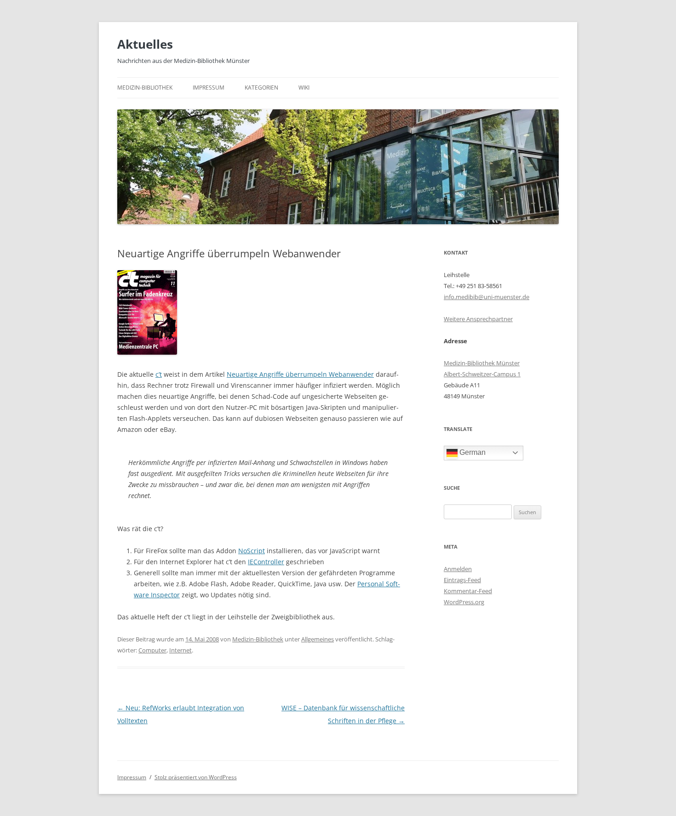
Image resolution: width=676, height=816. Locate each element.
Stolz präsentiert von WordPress (196, 777)
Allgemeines (317, 639)
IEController (266, 561)
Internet (180, 650)
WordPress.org (464, 602)
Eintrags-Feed (462, 580)
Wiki (303, 87)
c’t (158, 374)
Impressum (208, 87)
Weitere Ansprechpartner (478, 319)
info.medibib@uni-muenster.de (486, 297)
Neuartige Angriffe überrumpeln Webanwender (300, 374)
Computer (152, 650)
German (472, 452)
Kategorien (261, 87)
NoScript (251, 550)
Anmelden (458, 569)
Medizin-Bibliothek (144, 87)
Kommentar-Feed (468, 591)
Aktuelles (145, 44)
